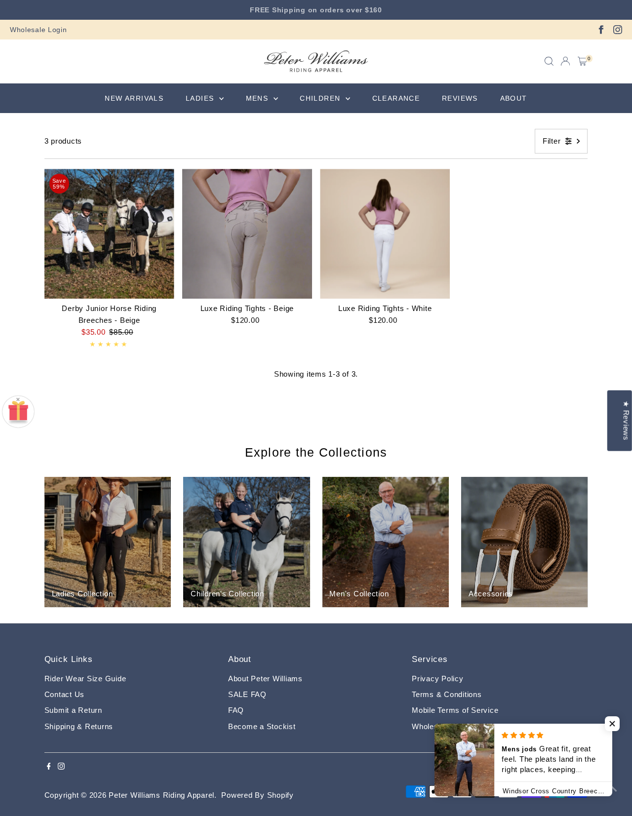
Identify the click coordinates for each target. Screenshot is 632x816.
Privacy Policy (438, 678)
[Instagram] (617, 29)
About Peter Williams (265, 678)
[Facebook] (600, 29)
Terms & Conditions (447, 694)
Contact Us (64, 694)
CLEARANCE (396, 98)
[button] (612, 723)
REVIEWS (460, 98)
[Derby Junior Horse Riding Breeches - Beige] (109, 234)
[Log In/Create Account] (565, 61)
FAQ (236, 710)
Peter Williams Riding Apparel (161, 795)
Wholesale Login (38, 30)
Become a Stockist (262, 726)
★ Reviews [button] (626, 420)
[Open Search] (549, 61)
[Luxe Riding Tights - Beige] (247, 234)
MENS (258, 98)
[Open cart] (582, 61)
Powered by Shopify (257, 795)
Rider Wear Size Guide (85, 678)
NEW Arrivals (134, 98)
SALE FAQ (247, 694)
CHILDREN (321, 98)
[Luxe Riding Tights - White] (385, 234)
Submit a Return (73, 710)
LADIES (201, 98)
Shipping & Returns (79, 726)
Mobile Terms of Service (455, 710)
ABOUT (513, 98)
